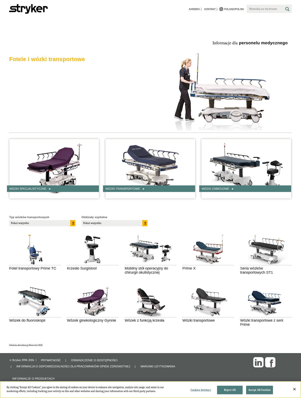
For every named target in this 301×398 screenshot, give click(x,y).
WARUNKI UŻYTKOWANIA (157, 366)
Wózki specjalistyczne (28, 188)
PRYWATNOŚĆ (51, 360)
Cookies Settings (201, 389)
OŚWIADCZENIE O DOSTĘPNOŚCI (94, 360)
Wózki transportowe (123, 188)
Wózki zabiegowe (216, 188)
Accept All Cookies (259, 389)
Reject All (230, 389)
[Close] (294, 389)
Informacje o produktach (33, 378)
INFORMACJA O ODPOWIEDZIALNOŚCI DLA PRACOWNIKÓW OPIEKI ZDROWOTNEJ (73, 366)
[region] (150, 389)
